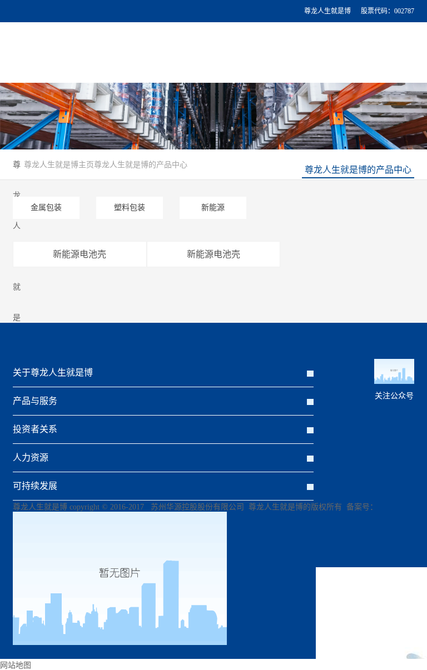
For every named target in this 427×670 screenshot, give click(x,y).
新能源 (213, 207)
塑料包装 (129, 207)
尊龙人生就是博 (327, 11)
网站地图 (15, 665)
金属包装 (46, 207)
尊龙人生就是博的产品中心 (358, 169)
